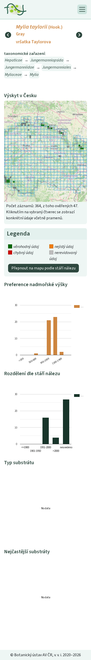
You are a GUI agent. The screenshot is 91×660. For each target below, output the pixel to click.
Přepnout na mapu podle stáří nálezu (43, 268)
